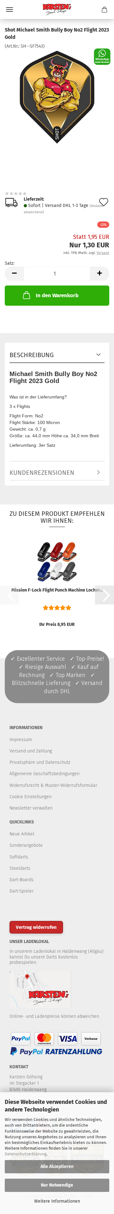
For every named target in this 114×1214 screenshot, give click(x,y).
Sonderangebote (26, 845)
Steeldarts (20, 868)
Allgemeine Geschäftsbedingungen (44, 773)
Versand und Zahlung (31, 751)
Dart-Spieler (22, 891)
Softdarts (19, 857)
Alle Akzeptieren (57, 1166)
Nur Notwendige (57, 1185)
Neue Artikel (22, 834)
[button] (14, 274)
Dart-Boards (22, 879)
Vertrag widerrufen (36, 927)
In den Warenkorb (57, 295)
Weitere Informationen (57, 1201)
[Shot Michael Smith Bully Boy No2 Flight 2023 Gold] (57, 96)
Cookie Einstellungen (31, 796)
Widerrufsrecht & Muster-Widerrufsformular (53, 785)
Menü (9, 9)
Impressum (21, 739)
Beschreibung (32, 355)
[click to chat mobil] (102, 56)
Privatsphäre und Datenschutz (40, 762)
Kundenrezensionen (42, 472)
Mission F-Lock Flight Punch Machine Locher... (57, 590)
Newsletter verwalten (31, 808)
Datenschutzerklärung (26, 1154)
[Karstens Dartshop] (57, 9)
